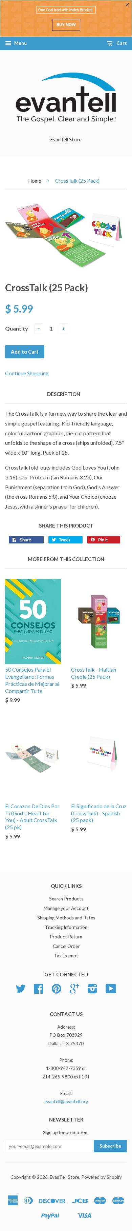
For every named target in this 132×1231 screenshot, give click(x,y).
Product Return (66, 936)
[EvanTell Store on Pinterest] (56, 991)
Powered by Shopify (101, 1177)
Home (34, 181)
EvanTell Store (64, 1177)
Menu (20, 43)
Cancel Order (66, 946)
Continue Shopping (27, 373)
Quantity (16, 328)
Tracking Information (66, 927)
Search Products (66, 898)
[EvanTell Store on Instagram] (92, 991)
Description (63, 394)
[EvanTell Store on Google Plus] (74, 991)
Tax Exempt (66, 955)
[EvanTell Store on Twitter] (21, 991)
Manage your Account (66, 908)
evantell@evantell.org (66, 1101)
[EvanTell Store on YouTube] (111, 991)
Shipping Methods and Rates (66, 917)
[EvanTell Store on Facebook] (39, 991)
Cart (121, 43)
